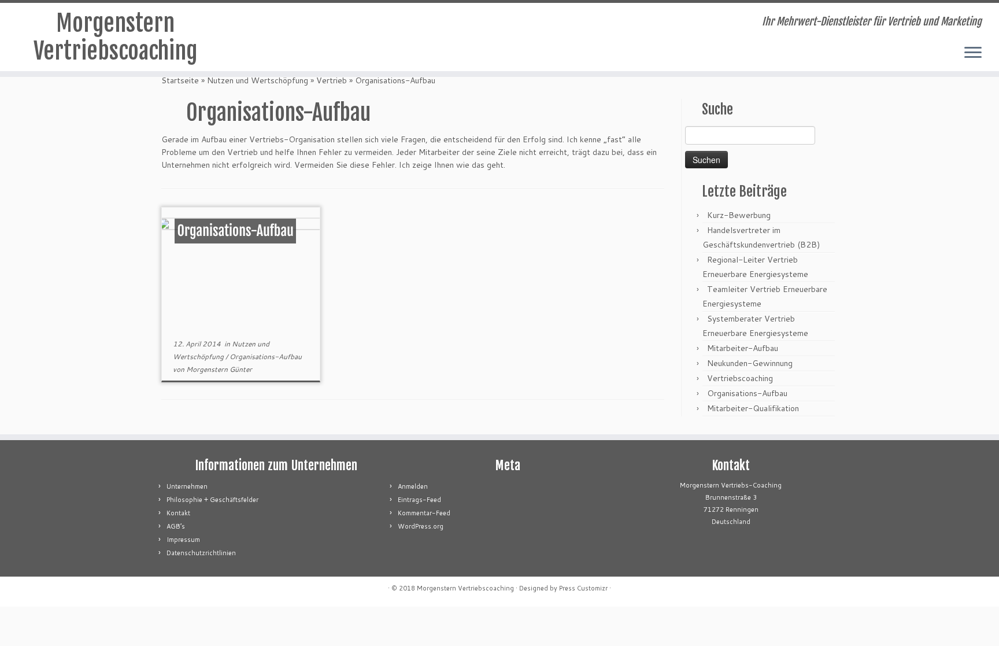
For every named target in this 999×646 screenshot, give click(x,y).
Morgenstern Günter (219, 369)
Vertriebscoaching (740, 378)
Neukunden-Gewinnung (750, 363)
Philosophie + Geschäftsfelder (212, 499)
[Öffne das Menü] (973, 53)
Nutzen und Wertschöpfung (257, 80)
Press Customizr (583, 588)
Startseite (180, 80)
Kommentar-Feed (424, 513)
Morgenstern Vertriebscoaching (115, 37)
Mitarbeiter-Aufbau (742, 348)
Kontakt (178, 513)
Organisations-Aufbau (266, 356)
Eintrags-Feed (419, 499)
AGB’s (175, 526)
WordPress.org (420, 526)
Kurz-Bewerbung (739, 215)
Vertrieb (331, 80)
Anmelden (413, 486)
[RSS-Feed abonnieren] (275, 23)
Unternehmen (187, 486)
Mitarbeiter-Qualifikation (753, 408)
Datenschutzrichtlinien (201, 553)
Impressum (183, 539)
